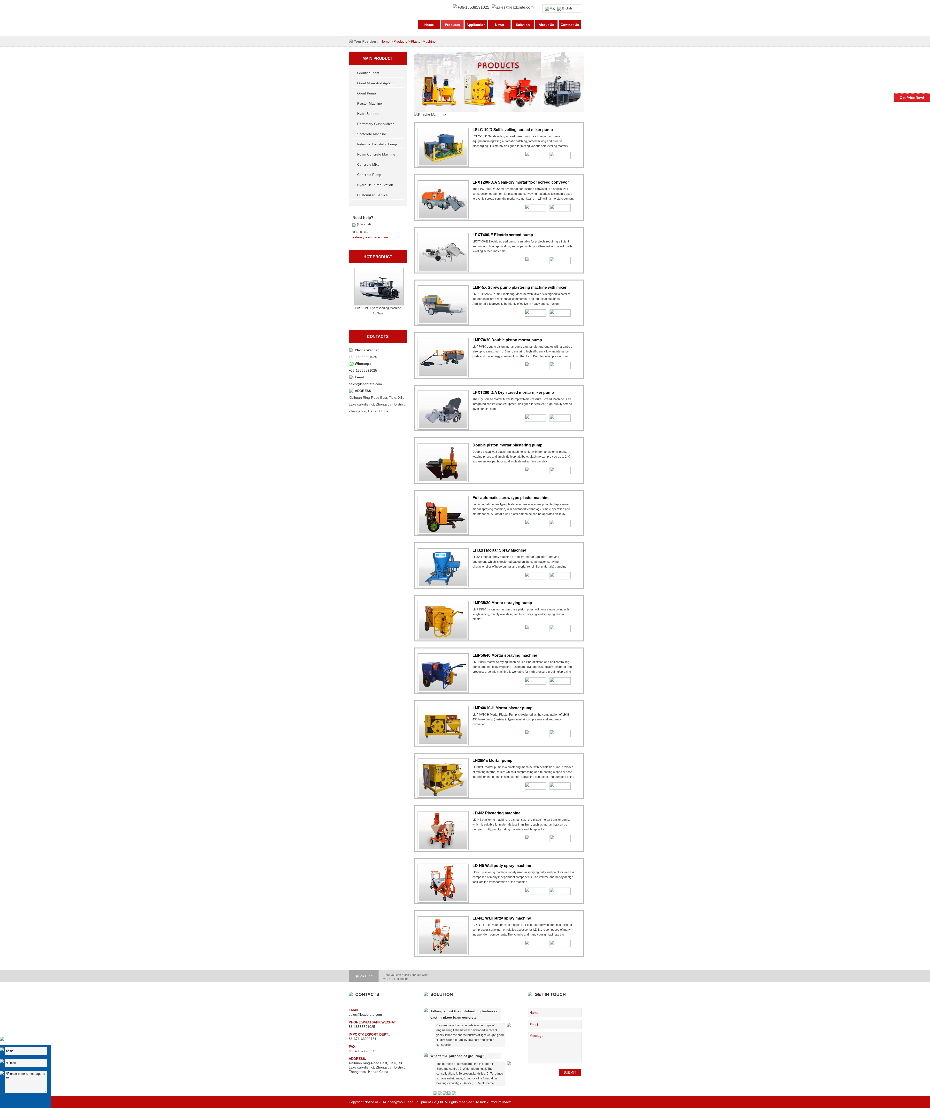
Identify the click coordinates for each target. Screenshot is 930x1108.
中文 (552, 8)
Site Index (480, 1102)
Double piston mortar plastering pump (507, 445)
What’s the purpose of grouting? (457, 1056)
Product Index (500, 1102)
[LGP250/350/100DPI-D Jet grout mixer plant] (378, 286)
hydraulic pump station (375, 185)
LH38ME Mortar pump (492, 760)
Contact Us (570, 25)
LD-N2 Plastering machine (496, 813)
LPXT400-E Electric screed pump (503, 235)
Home (429, 25)
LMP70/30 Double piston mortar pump (507, 340)
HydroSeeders (368, 114)
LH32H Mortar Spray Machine (499, 550)
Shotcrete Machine (371, 134)
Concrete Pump (369, 175)
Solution (523, 25)
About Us (546, 25)
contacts (378, 337)
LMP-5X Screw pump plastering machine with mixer (519, 287)
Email (359, 377)
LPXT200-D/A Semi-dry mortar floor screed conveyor (521, 182)
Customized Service (372, 195)
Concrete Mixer (369, 164)
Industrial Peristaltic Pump (377, 144)
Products (452, 25)
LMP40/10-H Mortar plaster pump (503, 708)
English (567, 8)
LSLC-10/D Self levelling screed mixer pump (513, 130)
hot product (378, 257)
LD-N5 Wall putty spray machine (502, 866)
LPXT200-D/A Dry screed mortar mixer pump (513, 392)
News (499, 25)
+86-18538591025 (363, 370)
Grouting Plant (368, 73)
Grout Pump (366, 93)
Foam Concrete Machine (376, 154)
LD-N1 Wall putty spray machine (502, 918)
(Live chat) (363, 224)
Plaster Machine (423, 41)
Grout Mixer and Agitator (376, 83)
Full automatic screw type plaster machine (511, 498)
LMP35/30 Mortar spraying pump (502, 603)
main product (378, 58)
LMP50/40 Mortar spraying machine (505, 655)
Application (476, 25)
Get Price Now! (912, 98)
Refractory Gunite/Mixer (375, 124)
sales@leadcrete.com (515, 7)
